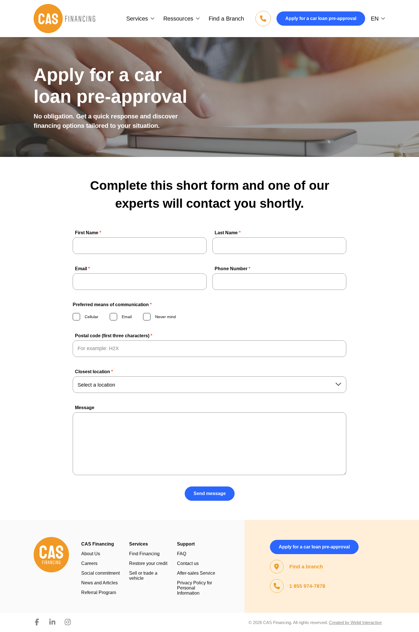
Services (137, 18)
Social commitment (100, 573)
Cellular (91, 316)
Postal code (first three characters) (113, 335)
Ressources (178, 18)
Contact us (188, 563)
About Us (90, 553)
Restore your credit (148, 563)
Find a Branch (226, 18)
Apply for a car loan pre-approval (320, 18)
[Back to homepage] (64, 18)
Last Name (228, 232)
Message (84, 407)
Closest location (94, 371)
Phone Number (232, 268)
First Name (88, 232)
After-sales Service (196, 573)
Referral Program (98, 592)
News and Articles (99, 582)
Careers (89, 563)
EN (375, 18)
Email (82, 268)
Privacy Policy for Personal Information (194, 587)
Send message (210, 493)
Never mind (165, 316)
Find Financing (144, 553)
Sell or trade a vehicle (143, 576)
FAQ (181, 553)
